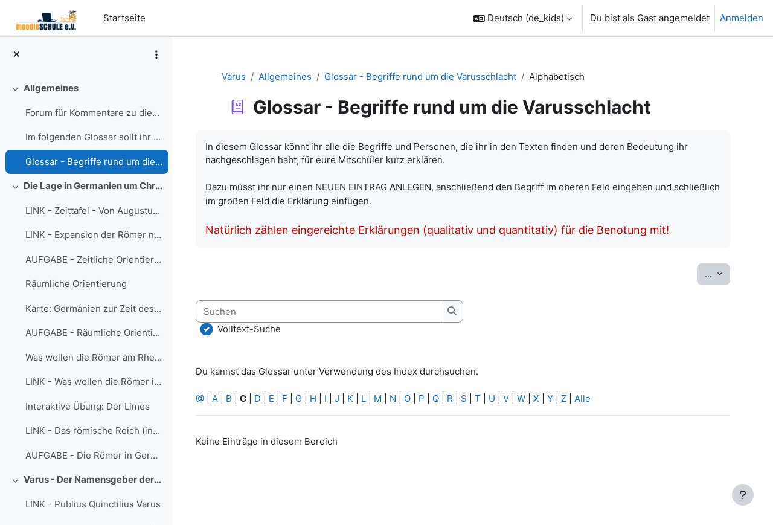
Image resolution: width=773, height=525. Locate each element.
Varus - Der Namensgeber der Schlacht (93, 479)
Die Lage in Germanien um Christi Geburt (93, 186)
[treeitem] (86, 125)
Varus (234, 76)
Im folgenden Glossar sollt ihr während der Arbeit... (93, 137)
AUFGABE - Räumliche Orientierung (93, 332)
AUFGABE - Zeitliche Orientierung (93, 259)
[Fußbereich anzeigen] (743, 495)
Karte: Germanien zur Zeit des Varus (93, 308)
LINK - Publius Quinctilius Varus (93, 504)
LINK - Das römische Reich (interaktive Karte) (93, 430)
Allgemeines (51, 88)
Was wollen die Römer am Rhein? (93, 357)
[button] (523, 18)
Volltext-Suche (249, 329)
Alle (582, 398)
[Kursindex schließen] (16, 54)
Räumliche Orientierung (76, 283)
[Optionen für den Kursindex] (156, 54)
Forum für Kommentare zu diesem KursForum (93, 112)
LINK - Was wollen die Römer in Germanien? (93, 381)
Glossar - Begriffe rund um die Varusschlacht (93, 161)
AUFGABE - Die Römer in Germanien (93, 455)
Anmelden (741, 18)
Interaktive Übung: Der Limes (87, 406)
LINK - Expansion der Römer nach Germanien (93, 234)
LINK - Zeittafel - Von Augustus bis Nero (93, 210)
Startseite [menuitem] (124, 18)
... (717, 274)
